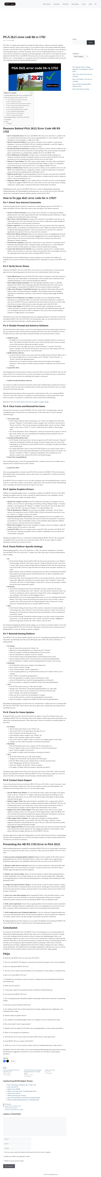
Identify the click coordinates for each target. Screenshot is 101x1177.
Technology (56, 4)
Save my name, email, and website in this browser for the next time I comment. (28, 1152)
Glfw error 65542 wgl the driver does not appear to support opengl (29, 402)
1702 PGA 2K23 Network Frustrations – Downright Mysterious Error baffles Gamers (33, 1072)
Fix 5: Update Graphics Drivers (16, 107)
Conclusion (8, 119)
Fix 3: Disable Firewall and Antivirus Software (19, 103)
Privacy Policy (75, 4)
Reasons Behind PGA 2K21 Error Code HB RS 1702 (18, 95)
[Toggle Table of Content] (30, 93)
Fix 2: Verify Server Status (14, 101)
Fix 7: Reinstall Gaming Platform (16, 111)
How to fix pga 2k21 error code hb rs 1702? (16, 97)
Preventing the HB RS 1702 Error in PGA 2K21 (17, 117)
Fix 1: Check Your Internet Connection (17, 99)
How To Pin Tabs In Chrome (81, 89)
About (90, 4)
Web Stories (65, 4)
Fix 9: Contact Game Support (15, 115)
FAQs (6, 121)
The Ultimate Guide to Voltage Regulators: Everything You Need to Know (83, 69)
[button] (96, 4)
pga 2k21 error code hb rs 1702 (13, 1106)
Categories (76, 53)
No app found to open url (11, 1107)
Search (74, 39)
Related (10, 123)
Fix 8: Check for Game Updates (16, 113)
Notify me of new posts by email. (14, 1161)
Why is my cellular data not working (14, 1109)
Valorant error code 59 (50, 1070)
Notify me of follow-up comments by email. (17, 1156)
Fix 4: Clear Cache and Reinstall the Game (18, 105)
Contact (84, 4)
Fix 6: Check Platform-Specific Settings (18, 109)
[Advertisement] (50, 20)
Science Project (46, 4)
